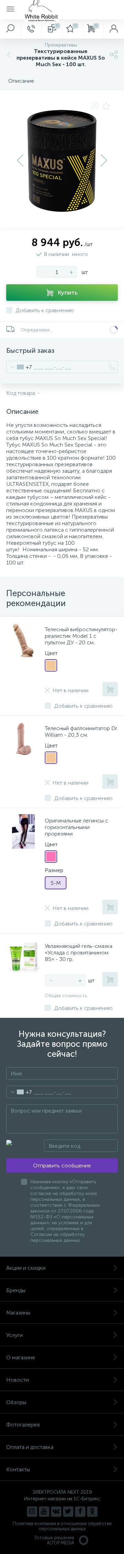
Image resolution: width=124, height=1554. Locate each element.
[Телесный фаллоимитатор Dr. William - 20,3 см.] (23, 739)
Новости (17, 1380)
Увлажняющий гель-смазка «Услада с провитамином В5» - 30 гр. (78, 952)
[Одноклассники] (92, 1511)
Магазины (18, 1312)
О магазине (20, 1357)
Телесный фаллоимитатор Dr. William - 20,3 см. (81, 731)
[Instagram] (32, 1511)
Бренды (15, 1290)
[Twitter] (68, 1511)
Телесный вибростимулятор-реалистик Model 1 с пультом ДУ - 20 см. (81, 636)
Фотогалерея (23, 1424)
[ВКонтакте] (56, 1511)
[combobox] (19, 367)
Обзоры (16, 1402)
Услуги (14, 1335)
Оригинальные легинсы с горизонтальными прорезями (76, 827)
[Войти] (113, 29)
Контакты (18, 1469)
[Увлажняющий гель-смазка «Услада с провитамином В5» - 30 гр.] (23, 957)
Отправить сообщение (62, 1165)
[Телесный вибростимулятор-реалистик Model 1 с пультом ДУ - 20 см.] (23, 640)
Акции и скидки (25, 1268)
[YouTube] (44, 1511)
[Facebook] (80, 1511)
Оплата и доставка (29, 1447)
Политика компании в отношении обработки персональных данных (62, 1526)
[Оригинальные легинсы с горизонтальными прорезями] (23, 831)
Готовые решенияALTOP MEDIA (54, 1540)
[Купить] (110, 689)
